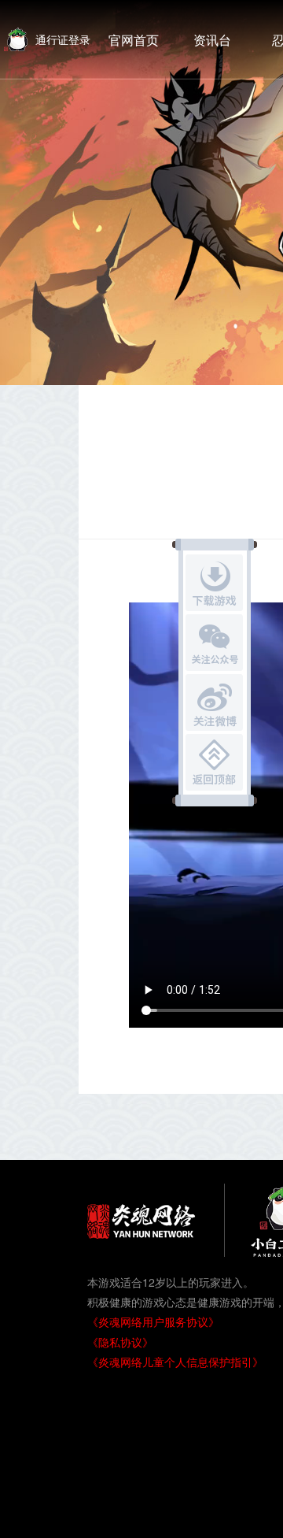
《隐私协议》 (120, 1342)
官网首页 (133, 40)
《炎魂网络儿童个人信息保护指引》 (175, 1361)
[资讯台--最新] (212, 40)
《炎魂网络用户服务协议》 (153, 1321)
